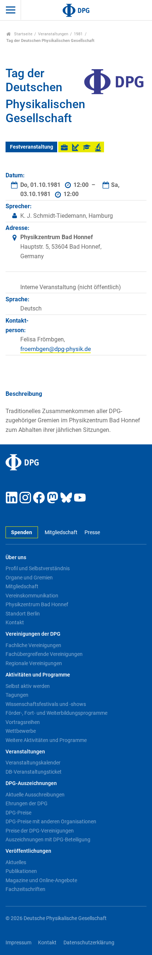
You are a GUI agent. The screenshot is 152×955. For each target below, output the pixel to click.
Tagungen (17, 695)
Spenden (21, 532)
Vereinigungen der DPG (33, 634)
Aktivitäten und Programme (38, 675)
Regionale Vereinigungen (34, 663)
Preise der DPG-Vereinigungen (40, 831)
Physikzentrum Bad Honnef (37, 604)
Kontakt (15, 622)
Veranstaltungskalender (33, 763)
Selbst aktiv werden (28, 686)
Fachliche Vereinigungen (33, 645)
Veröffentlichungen (28, 851)
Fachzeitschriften (25, 889)
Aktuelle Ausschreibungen (35, 795)
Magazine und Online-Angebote (41, 880)
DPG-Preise (18, 813)
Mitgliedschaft (61, 532)
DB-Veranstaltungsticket (34, 772)
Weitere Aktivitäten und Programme (46, 740)
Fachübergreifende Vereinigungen (44, 654)
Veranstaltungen (53, 34)
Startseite (22, 34)
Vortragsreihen (23, 722)
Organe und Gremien (29, 578)
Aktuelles (16, 862)
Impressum (18, 943)
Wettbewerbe (21, 731)
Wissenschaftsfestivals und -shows (46, 704)
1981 (78, 34)
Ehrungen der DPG (27, 803)
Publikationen (21, 871)
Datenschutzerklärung (88, 943)
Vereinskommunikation (32, 596)
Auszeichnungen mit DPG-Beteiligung (48, 839)
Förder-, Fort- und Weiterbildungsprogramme (56, 713)
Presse (92, 532)
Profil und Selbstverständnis (38, 568)
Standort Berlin (23, 614)
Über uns (16, 557)
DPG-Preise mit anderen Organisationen (51, 821)
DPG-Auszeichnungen (31, 783)
